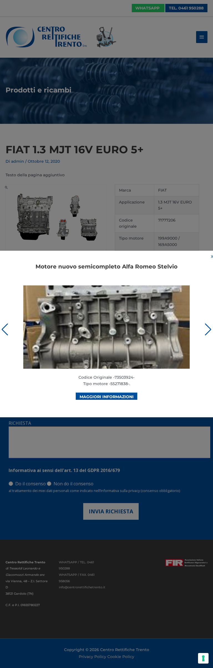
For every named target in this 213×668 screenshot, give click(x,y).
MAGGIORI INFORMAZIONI (107, 397)
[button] (5, 329)
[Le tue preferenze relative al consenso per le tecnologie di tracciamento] (203, 658)
